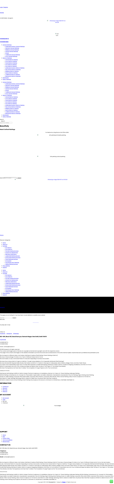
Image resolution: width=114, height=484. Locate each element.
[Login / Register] (0, 4)
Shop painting (6, 266)
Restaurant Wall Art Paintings (12, 76)
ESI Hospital (8, 261)
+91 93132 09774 (23, 2)
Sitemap (14, 322)
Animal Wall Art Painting (11, 59)
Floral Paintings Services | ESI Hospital (96, 327)
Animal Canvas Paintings (11, 51)
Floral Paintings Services (11, 259)
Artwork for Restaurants (11, 252)
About (8, 322)
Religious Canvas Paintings (12, 50)
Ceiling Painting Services (11, 264)
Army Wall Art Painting (11, 61)
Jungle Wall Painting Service (12, 256)
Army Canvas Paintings (11, 56)
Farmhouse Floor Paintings (12, 262)
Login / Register (4, 7)
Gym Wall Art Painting (11, 64)
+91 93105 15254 (14, 2)
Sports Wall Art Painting (11, 73)
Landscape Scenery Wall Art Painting (14, 68)
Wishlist (2, 12)
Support (5, 267)
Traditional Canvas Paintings (12, 54)
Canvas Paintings (7, 45)
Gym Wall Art (8, 249)
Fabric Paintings (7, 79)
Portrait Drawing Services (11, 251)
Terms (29, 322)
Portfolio (5, 246)
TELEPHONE (3, 339)
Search (2, 119)
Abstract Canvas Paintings (12, 48)
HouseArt (2, 307)
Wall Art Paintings (7, 58)
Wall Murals (6, 78)
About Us (5, 244)
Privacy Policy (22, 322)
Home (4, 243)
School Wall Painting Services (12, 257)
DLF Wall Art (8, 247)
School (7, 53)
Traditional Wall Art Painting (12, 74)
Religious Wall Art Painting (12, 71)
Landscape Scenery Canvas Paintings (15, 46)
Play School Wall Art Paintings (13, 69)
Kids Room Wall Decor (11, 254)
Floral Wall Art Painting (11, 63)
